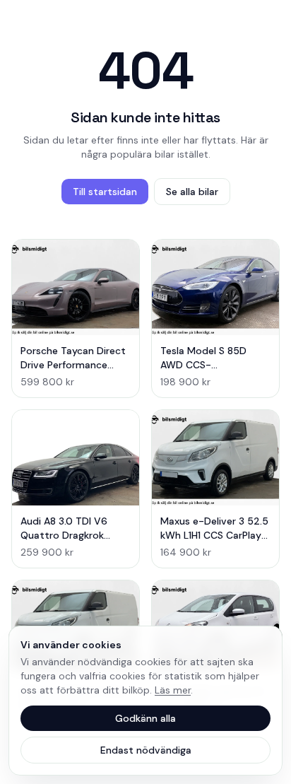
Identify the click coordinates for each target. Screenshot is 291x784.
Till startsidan (105, 191)
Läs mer (173, 690)
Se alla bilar (192, 191)
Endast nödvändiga (145, 750)
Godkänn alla (145, 718)
